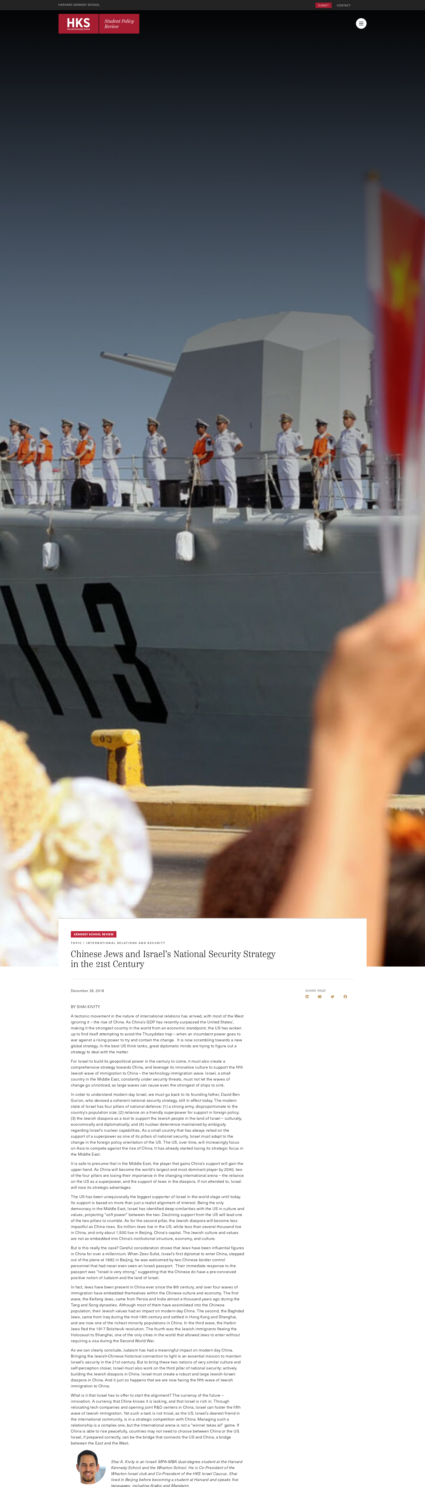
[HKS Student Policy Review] (98, 24)
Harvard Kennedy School (79, 4)
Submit (323, 5)
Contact (344, 5)
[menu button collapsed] (361, 23)
